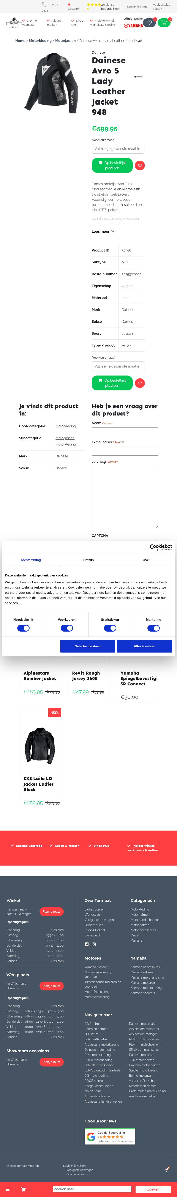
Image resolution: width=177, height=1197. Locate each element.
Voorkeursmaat (103, 140)
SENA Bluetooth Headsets (103, 1070)
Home (20, 41)
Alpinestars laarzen (98, 1096)
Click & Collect (95, 930)
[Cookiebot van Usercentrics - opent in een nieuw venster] (153, 547)
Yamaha (136, 940)
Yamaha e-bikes (142, 972)
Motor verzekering (97, 997)
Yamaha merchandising (147, 977)
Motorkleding (40, 41)
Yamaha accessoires (145, 967)
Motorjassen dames (142, 1086)
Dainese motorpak (142, 1023)
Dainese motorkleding (100, 1049)
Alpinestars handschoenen (103, 1101)
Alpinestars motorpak (144, 1029)
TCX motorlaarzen (141, 1060)
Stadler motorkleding (143, 1070)
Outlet (135, 935)
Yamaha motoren (97, 967)
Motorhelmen (140, 914)
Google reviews (76, 1174)
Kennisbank (93, 935)
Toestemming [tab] (30, 560)
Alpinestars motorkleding (102, 1044)
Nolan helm (93, 1091)
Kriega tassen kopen (99, 1086)
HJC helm (91, 1034)
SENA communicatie (143, 1049)
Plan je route (51, 911)
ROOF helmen (94, 1080)
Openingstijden (137, 6)
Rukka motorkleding (98, 1060)
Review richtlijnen (74, 1165)
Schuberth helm (96, 1039)
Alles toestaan (144, 646)
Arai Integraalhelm (142, 1096)
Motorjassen (65, 41)
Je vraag (104, 462)
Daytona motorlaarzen (144, 1065)
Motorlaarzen (140, 925)
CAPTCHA (100, 536)
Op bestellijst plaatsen (115, 165)
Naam (102, 423)
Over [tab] (146, 560)
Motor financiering (97, 991)
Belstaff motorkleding (99, 1065)
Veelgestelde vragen (99, 920)
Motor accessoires (143, 930)
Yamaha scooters (143, 993)
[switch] (67, 628)
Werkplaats (93, 914)
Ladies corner (94, 909)
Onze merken (94, 925)
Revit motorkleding (98, 1055)
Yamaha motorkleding (146, 988)
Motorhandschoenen (145, 920)
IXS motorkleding (96, 1075)
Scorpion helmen (96, 1029)
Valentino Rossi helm (143, 1080)
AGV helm (92, 1023)
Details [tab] (88, 560)
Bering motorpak (140, 1075)
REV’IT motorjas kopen (144, 1039)
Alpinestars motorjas (143, 1034)
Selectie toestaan (88, 646)
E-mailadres (107, 442)
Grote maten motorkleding (147, 1091)
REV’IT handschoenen (144, 1044)
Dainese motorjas (141, 1055)
